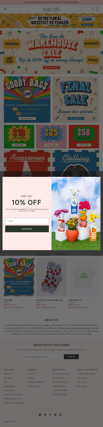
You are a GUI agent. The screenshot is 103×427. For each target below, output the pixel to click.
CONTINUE (27, 228)
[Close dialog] (97, 180)
